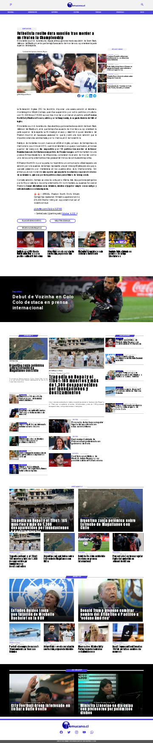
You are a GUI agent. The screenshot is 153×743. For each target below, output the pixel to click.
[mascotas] (14, 455)
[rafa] (102, 68)
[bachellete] (110, 358)
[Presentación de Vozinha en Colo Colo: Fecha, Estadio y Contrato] (102, 88)
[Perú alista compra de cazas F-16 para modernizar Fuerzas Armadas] (110, 391)
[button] (31, 221)
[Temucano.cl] (10, 5)
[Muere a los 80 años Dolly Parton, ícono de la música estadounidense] (14, 399)
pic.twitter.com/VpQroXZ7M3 (48, 209)
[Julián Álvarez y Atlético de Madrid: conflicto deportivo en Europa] (110, 342)
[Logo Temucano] (76, 7)
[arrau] (14, 469)
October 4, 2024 (69, 214)
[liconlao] (14, 441)
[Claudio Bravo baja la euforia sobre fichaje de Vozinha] (102, 78)
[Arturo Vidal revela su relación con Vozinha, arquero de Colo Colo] (110, 407)
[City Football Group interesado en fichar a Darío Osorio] (14, 427)
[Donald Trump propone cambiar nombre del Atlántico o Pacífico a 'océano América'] (110, 375)
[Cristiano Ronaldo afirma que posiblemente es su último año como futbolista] (102, 58)
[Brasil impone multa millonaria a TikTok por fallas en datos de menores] (14, 413)
